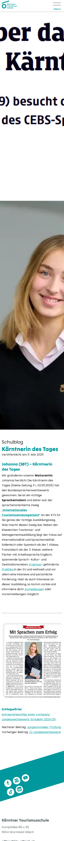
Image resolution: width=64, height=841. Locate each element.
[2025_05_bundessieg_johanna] (32, 660)
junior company (39, 714)
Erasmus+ (36, 564)
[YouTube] (25, 778)
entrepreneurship (14, 714)
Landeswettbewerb (15, 719)
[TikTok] (10, 792)
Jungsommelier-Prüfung (44, 727)
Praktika (7, 569)
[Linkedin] (19, 789)
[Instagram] (16, 780)
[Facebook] (8, 783)
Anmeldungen (34, 589)
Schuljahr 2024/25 (43, 719)
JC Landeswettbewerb (45, 732)
